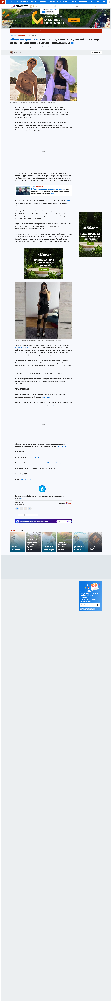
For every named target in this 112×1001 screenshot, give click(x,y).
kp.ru (69, 503)
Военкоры (67, 31)
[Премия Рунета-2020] (33, 6)
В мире (59, 2)
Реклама (88, 6)
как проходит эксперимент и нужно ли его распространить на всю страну (50, 191)
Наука (91, 2)
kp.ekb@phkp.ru (26, 479)
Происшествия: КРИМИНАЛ (31, 515)
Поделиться (97, 52)
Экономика (51, 2)
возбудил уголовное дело (24, 347)
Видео (16, 2)
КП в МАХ (83, 31)
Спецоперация (24, 2)
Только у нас (59, 31)
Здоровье (73, 2)
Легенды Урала (22, 31)
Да (43, 11)
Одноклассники (61, 463)
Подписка (97, 6)
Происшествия (13, 35)
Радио (80, 6)
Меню (2, 2)
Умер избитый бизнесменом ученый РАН (44, 31)
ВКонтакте (50, 463)
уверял (68, 200)
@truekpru (24, 498)
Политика (34, 2)
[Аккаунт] (109, 2)
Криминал (20, 515)
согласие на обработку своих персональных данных (88, 609)
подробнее (46, 397)
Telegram (36, 457)
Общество (42, 2)
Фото (10, 2)
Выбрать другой (49, 11)
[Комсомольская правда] (19, 6)
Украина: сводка (75, 31)
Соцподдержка (83, 2)
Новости (29, 31)
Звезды (65, 2)
